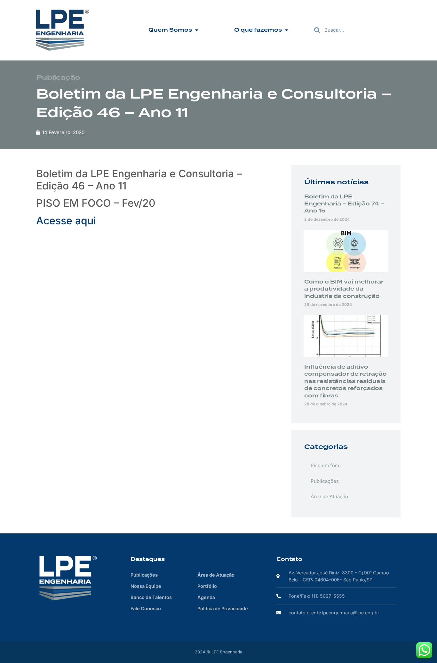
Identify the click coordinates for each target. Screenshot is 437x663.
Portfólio (207, 586)
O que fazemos (258, 30)
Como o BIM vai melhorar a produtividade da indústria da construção (344, 289)
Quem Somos (170, 30)
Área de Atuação (329, 496)
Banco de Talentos (151, 597)
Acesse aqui (66, 220)
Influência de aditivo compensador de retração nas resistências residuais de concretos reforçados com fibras (345, 381)
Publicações (325, 481)
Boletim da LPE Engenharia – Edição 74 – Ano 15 (344, 204)
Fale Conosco (146, 608)
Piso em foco (326, 465)
